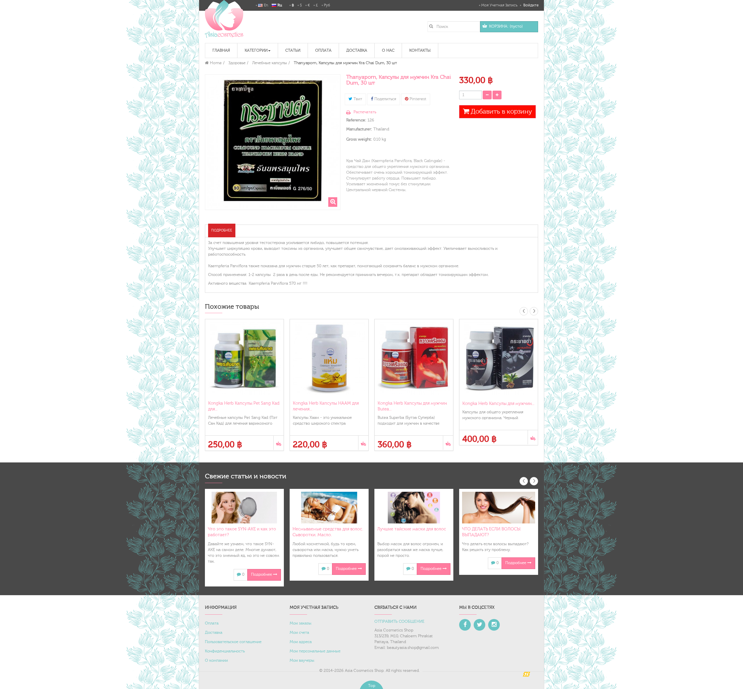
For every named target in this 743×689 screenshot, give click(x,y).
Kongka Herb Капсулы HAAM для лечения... (326, 406)
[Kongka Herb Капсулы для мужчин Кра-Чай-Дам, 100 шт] (498, 358)
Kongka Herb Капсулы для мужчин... (498, 403)
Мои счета (299, 632)
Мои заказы (300, 623)
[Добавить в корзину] (278, 443)
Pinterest (417, 99)
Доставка (213, 632)
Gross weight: (359, 139)
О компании (216, 660)
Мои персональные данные (315, 651)
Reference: (356, 120)
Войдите (530, 5)
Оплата (212, 623)
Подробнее (221, 230)
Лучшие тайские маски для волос (411, 529)
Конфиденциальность (225, 651)
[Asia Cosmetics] (224, 19)
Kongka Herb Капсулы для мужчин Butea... (412, 406)
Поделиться (384, 99)
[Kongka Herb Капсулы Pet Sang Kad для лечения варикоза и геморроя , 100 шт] (244, 358)
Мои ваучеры (302, 660)
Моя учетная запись (499, 5)
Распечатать (365, 112)
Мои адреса (301, 642)
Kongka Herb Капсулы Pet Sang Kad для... (243, 406)
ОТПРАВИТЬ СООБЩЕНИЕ (399, 621)
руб (327, 5)
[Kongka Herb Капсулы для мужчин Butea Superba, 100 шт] (414, 358)
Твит (357, 99)
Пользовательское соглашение (233, 642)
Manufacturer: (359, 129)
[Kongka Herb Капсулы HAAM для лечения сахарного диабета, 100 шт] (329, 358)
